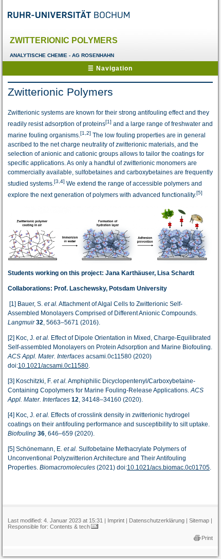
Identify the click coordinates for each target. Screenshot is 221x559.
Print (207, 538)
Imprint (115, 520)
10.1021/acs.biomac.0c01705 (168, 467)
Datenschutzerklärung (157, 520)
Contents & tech (70, 527)
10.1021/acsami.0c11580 (53, 365)
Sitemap (199, 520)
